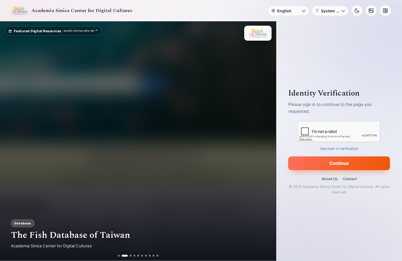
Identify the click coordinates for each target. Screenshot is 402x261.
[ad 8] (147, 256)
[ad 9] (151, 256)
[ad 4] (132, 256)
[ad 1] (121, 256)
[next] (266, 141)
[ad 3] (128, 256)
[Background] (371, 10)
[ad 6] (140, 256)
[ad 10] (155, 256)
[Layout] (385, 10)
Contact (350, 179)
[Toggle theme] (357, 10)
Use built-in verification (339, 149)
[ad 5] (136, 256)
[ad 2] (125, 256)
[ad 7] (144, 256)
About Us (329, 179)
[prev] (10, 141)
